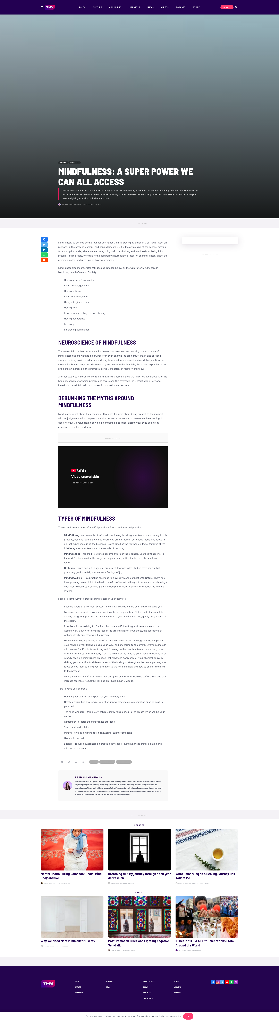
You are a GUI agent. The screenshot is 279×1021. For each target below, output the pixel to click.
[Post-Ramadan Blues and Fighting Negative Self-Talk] (139, 924)
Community (79, 993)
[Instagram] (218, 982)
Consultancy (148, 998)
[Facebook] (213, 982)
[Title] (231, 982)
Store (176, 981)
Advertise (147, 993)
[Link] (50, 7)
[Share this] (44, 239)
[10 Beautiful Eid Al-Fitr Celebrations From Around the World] (207, 924)
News (108, 987)
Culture (78, 987)
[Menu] (42, 7)
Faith (77, 981)
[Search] (236, 7)
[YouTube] (227, 982)
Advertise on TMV (139, 223)
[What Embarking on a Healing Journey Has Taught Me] (207, 857)
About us (177, 987)
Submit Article (149, 981)
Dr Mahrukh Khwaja (71, 204)
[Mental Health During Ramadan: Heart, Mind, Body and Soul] (72, 857)
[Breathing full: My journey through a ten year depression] (139, 857)
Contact (177, 993)
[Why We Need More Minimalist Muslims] (72, 924)
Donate (146, 987)
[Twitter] (222, 982)
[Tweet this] (44, 244)
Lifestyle (110, 981)
